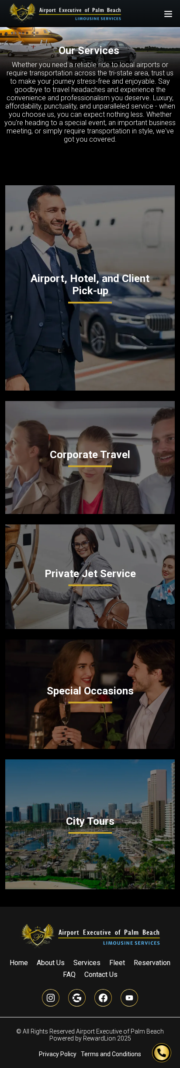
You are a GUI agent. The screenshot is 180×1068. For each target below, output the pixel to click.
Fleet (117, 963)
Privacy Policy (57, 1054)
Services (86, 963)
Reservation (152, 963)
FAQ (69, 974)
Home (19, 963)
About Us (51, 963)
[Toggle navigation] (168, 13)
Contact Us (101, 974)
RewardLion (99, 1038)
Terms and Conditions (111, 1054)
